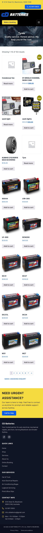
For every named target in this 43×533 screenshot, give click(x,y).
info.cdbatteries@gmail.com (15, 512)
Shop (4, 452)
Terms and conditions (27, 530)
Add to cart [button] (28, 89)
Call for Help (9, 413)
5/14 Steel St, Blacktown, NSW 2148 (17, 2)
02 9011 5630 (34, 7)
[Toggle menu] (39, 22)
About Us (5, 459)
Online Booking (7, 462)
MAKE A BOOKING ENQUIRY (15, 379)
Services (5, 455)
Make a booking (10, 22)
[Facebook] (4, 437)
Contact (5, 466)
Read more (8, 84)
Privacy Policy (14, 530)
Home (4, 448)
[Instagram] (9, 437)
